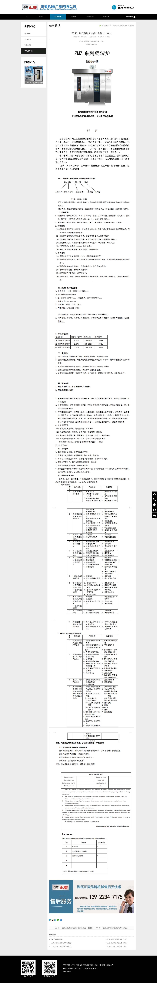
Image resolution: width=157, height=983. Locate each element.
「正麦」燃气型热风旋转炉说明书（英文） (115, 928)
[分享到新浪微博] (53, 920)
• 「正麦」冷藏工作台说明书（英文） (116, 939)
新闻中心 (27, 33)
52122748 (154, 504)
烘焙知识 (27, 45)
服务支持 (90, 16)
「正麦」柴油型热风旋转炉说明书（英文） (74, 928)
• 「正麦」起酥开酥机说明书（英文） (116, 943)
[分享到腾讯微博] (55, 920)
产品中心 (42, 16)
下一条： (99, 928)
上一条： (58, 928)
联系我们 (106, 16)
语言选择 (129, 16)
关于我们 (74, 16)
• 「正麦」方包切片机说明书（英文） (116, 946)
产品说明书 (28, 51)
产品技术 (27, 39)
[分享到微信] (58, 920)
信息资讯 (58, 16)
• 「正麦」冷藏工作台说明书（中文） (60, 943)
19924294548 (154, 499)
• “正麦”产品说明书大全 (56, 939)
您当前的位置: (106, 25)
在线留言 (154, 510)
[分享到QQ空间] (50, 920)
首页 (27, 16)
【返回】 (92, 928)
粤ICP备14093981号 (107, 965)
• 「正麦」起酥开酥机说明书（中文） (60, 946)
